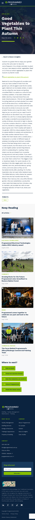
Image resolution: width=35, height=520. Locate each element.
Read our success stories (14, 373)
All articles (6, 213)
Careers (21, 428)
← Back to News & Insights (11, 57)
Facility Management (8, 422)
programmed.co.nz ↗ (8, 456)
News (5, 200)
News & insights (23, 431)
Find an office (6, 450)
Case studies (22, 434)
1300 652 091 (5, 444)
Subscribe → (17, 473)
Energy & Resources (7, 428)
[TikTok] (17, 505)
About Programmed (12, 384)
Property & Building (7, 434)
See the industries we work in (16, 379)
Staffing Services (6, 425)
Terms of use (5, 513)
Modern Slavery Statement (9, 517)
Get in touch (10, 368)
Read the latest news (13, 389)
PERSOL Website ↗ (7, 453)
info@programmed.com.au (9, 447)
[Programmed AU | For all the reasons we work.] (13, 3)
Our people (22, 425)
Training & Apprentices (8, 431)
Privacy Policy (14, 513)
